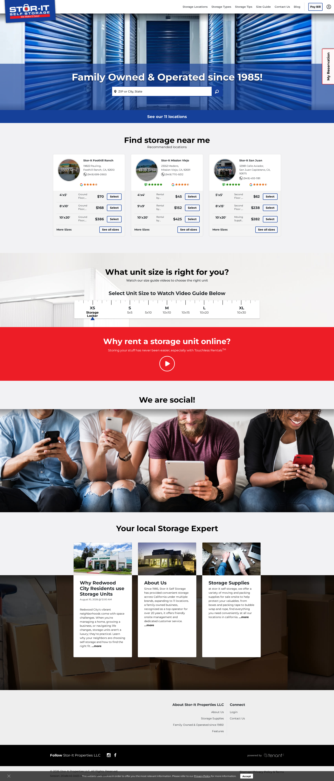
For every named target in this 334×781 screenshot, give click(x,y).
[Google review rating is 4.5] (89, 185)
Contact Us (282, 6)
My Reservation (328, 67)
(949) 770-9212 (174, 174)
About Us (217, 712)
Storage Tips (243, 6)
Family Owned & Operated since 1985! (198, 725)
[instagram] (108, 754)
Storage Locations (195, 6)
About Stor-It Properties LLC (198, 705)
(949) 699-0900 (97, 174)
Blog (297, 6)
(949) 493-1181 (251, 178)
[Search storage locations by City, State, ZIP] (217, 91)
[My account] (328, 6)
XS (92, 312)
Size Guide (263, 6)
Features (218, 731)
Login (234, 712)
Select (114, 196)
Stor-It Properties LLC (75, 755)
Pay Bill (315, 6)
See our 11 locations (167, 116)
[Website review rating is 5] (153, 185)
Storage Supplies (212, 718)
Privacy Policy (202, 776)
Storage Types (221, 6)
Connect (237, 705)
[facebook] (115, 754)
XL (241, 310)
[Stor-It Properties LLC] (30, 12)
